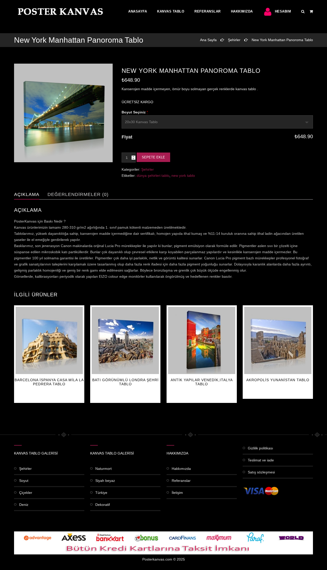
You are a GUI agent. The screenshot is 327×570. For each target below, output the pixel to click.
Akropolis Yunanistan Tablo (277, 380)
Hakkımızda (242, 11)
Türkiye (101, 493)
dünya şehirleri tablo (153, 175)
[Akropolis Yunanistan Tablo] (278, 340)
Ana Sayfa (208, 40)
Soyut (23, 481)
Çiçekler (25, 493)
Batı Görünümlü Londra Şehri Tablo (125, 382)
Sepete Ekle (153, 157)
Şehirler (234, 40)
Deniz (23, 505)
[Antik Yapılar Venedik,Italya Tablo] (202, 340)
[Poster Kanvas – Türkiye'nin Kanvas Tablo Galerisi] (59, 11)
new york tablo (183, 175)
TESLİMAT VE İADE (261, 460)
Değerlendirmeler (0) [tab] (78, 194)
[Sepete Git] (311, 11)
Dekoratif (102, 505)
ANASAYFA (137, 11)
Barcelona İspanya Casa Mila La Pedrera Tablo (49, 382)
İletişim (177, 493)
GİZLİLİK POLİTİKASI (260, 448)
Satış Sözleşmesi (261, 472)
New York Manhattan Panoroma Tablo (282, 40)
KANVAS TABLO (170, 11)
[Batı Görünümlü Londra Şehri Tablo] (125, 340)
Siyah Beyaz (105, 481)
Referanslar (207, 11)
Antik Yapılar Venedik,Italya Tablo (202, 382)
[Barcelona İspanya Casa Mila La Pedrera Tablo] (49, 340)
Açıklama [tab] (26, 194)
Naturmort (103, 469)
